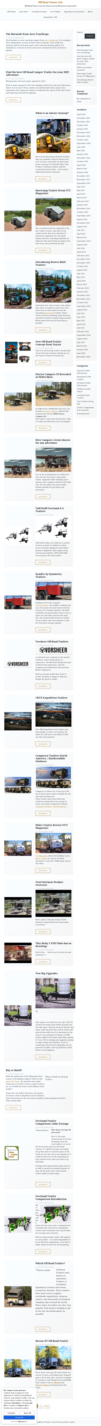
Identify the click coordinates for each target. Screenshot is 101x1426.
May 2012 (81, 321)
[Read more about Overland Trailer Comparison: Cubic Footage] (11, 1153)
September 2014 (84, 241)
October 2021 (82, 125)
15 (41, 1406)
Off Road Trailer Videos (84, 390)
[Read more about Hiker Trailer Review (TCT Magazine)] (18, 848)
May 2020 (81, 150)
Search (80, 32)
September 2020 (84, 143)
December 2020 (83, 132)
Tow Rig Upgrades (47, 973)
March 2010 (82, 346)
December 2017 (83, 176)
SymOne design (42, 605)
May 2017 (81, 190)
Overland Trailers (39, 12)
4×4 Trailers (55, 12)
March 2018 (82, 169)
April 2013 (81, 281)
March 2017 (82, 198)
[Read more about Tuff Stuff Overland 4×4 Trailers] (18, 536)
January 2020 (82, 154)
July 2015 (81, 230)
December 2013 (83, 259)
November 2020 (83, 136)
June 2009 (81, 353)
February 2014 (83, 255)
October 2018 (82, 161)
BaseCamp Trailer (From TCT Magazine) (53, 192)
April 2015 (81, 234)
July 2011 (81, 328)
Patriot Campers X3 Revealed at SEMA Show (53, 376)
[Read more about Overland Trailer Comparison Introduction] (18, 1224)
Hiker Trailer (41, 858)
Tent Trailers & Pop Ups (85, 402)
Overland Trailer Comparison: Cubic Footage (52, 1122)
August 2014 (82, 245)
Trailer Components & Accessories (85, 408)
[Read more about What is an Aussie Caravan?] (18, 146)
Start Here (23, 12)
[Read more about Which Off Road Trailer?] (18, 1296)
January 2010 (82, 349)
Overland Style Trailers (83, 396)
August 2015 (82, 227)
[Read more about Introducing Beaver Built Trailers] (18, 296)
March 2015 (82, 237)
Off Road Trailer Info (50, 2)
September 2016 (84, 216)
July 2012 (81, 313)
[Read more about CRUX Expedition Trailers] (18, 721)
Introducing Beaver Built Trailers (51, 263)
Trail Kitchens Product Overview (49, 883)
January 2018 (82, 172)
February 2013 (83, 288)
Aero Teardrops (51, 40)
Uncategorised (83, 414)
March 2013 (82, 284)
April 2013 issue (12, 1081)
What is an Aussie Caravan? (52, 113)
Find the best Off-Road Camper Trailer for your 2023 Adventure (37, 73)
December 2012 (83, 295)
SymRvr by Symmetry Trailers (49, 575)
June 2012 (81, 317)
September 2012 (84, 306)
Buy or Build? (14, 1070)
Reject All (27, 1413)
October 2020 (82, 140)
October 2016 (82, 212)
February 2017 (83, 201)
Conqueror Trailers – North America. (51, 806)
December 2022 (83, 118)
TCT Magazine (41, 856)
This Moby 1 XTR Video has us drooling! (53, 945)
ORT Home (11, 12)
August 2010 (82, 339)
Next (47, 1406)
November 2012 (83, 299)
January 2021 (82, 129)
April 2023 (81, 114)
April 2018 (81, 165)
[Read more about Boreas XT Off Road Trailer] (18, 1368)
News (90, 12)
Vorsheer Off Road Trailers (52, 641)
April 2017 (81, 194)
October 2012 (82, 302)
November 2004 (83, 357)
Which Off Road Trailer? (50, 1263)
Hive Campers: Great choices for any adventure (53, 441)
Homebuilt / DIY (50, 17)
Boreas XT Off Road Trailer (52, 1340)
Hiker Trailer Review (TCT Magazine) (52, 826)
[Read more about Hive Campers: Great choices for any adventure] (18, 469)
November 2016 (83, 208)
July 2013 (81, 274)
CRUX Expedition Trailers (51, 697)
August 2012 (82, 310)
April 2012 (81, 324)
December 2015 (83, 223)
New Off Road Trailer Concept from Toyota (48, 343)
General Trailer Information (83, 372)
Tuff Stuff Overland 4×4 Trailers (49, 510)
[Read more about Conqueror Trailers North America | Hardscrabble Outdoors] (18, 785)
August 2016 (82, 219)
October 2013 (82, 266)
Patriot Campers (51, 411)
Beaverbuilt (49, 313)
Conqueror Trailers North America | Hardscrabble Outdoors (51, 758)
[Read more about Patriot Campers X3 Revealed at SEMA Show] (18, 402)
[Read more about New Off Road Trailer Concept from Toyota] (18, 352)
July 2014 (81, 248)
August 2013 (82, 270)
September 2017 (84, 183)
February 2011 (83, 331)
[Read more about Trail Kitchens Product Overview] (18, 907)
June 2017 (81, 187)
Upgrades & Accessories (74, 12)
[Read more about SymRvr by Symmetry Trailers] (18, 602)
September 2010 (84, 335)
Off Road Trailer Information (84, 384)
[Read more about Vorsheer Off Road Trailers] (18, 664)
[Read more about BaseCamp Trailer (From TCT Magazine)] (18, 221)
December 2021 (83, 122)
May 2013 (81, 277)
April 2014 (81, 252)
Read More (13, 57)
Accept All (19, 1417)
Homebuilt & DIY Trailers (84, 378)
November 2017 (83, 179)
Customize (11, 1413)
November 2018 (83, 158)
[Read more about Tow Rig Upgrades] (18, 1015)
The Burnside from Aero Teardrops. (27, 34)
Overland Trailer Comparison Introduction (51, 1197)
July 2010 (81, 342)
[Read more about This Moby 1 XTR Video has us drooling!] (18, 953)
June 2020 (81, 147)
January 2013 (82, 292)
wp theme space (68, 1422)
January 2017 (82, 205)
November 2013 (83, 263)
